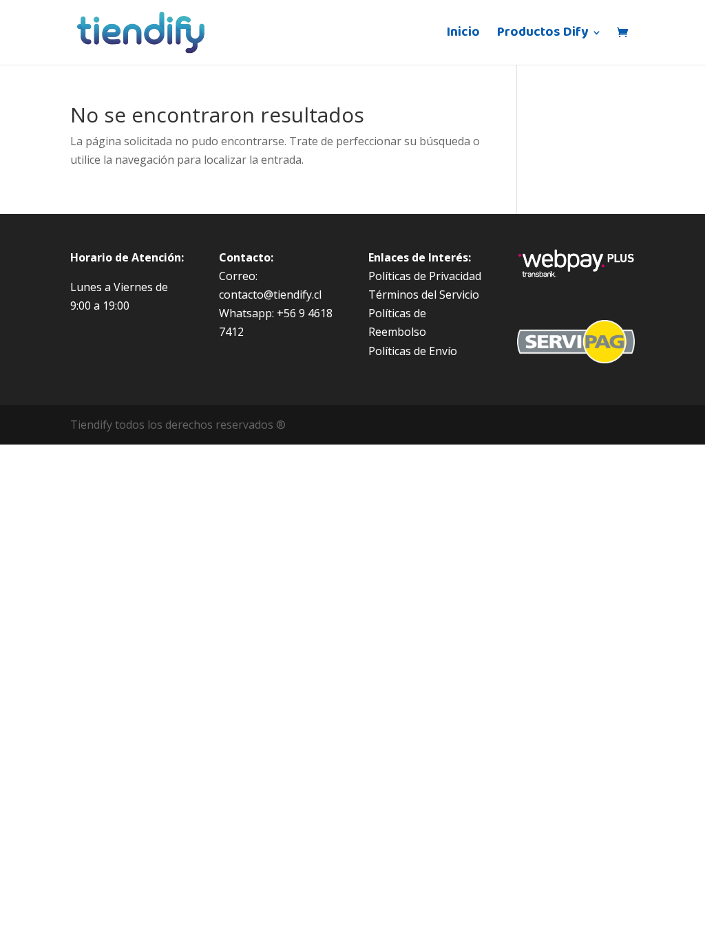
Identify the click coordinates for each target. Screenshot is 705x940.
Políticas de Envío (412, 351)
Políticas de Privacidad (424, 276)
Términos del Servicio (423, 294)
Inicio (463, 35)
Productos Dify (542, 35)
